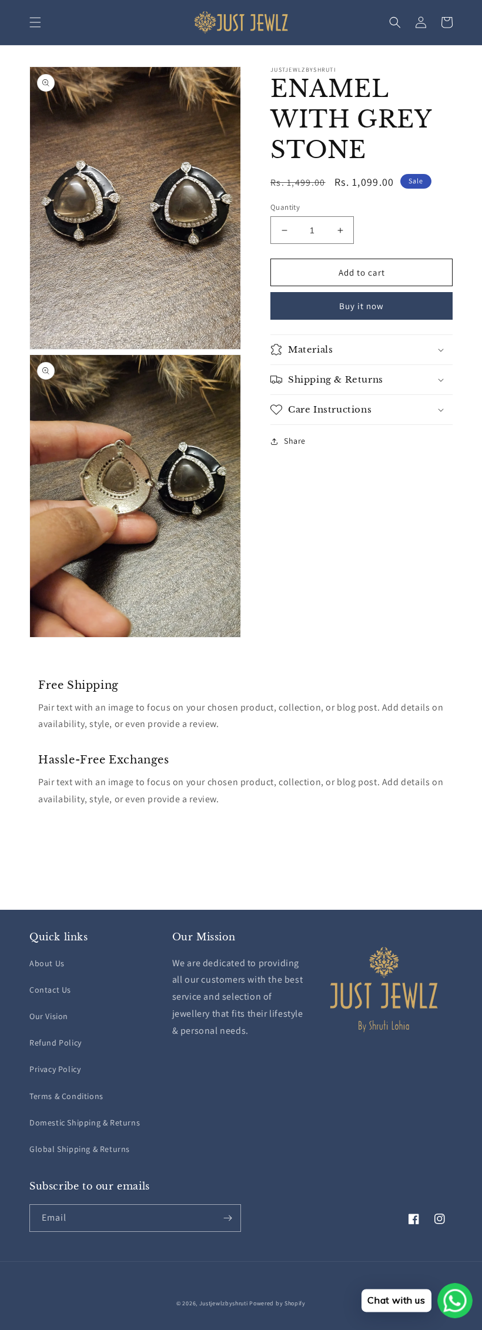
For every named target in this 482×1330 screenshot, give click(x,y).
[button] (35, 22)
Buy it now (361, 305)
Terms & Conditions (66, 1096)
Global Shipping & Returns (79, 1149)
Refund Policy (55, 1042)
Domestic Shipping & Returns (84, 1122)
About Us (47, 963)
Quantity (285, 207)
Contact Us (50, 989)
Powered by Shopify (277, 1303)
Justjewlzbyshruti (223, 1303)
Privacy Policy (55, 1069)
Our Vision (48, 1016)
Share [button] (295, 440)
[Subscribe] (227, 1218)
